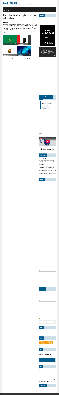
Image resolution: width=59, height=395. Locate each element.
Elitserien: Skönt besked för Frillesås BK (9, 44)
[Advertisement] (47, 67)
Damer (42, 8)
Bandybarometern (49, 8)
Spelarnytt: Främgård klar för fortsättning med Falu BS (8, 55)
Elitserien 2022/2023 (8, 8)
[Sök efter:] (47, 322)
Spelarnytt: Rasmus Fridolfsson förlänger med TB (23, 44)
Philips (40, 133)
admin (10, 21)
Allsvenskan (25, 8)
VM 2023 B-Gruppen (17, 8)
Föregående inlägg (16, 58)
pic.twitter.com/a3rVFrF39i (47, 103)
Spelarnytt (37, 8)
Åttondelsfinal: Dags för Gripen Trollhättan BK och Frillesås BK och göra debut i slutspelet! (46, 167)
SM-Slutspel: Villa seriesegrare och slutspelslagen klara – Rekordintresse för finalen (47, 163)
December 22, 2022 (45, 108)
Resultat (31, 8)
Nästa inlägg (26, 58)
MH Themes (17, 393)
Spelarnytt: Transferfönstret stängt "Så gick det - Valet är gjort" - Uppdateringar (24, 55)
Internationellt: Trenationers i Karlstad (47, 175)
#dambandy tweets (43, 389)
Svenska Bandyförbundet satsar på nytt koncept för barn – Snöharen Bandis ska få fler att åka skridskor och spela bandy (47, 172)
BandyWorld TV (7, 10)
